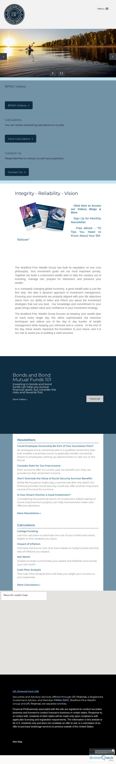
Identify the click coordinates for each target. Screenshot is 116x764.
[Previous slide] (3, 56)
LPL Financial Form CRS (26, 691)
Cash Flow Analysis (29, 569)
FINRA (58, 700)
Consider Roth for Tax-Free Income (39, 465)
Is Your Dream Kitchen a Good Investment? (44, 494)
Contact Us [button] (15, 172)
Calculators (26, 525)
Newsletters (26, 440)
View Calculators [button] (19, 138)
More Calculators (28, 584)
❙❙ (61, 72)
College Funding (27, 531)
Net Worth (23, 556)
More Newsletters (29, 513)
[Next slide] (112, 56)
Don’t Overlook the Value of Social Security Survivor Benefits (54, 478)
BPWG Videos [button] (17, 105)
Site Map (17, 741)
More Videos (20, 399)
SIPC (66, 700)
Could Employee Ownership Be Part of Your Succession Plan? (55, 446)
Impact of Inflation (28, 544)
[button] (103, 8)
